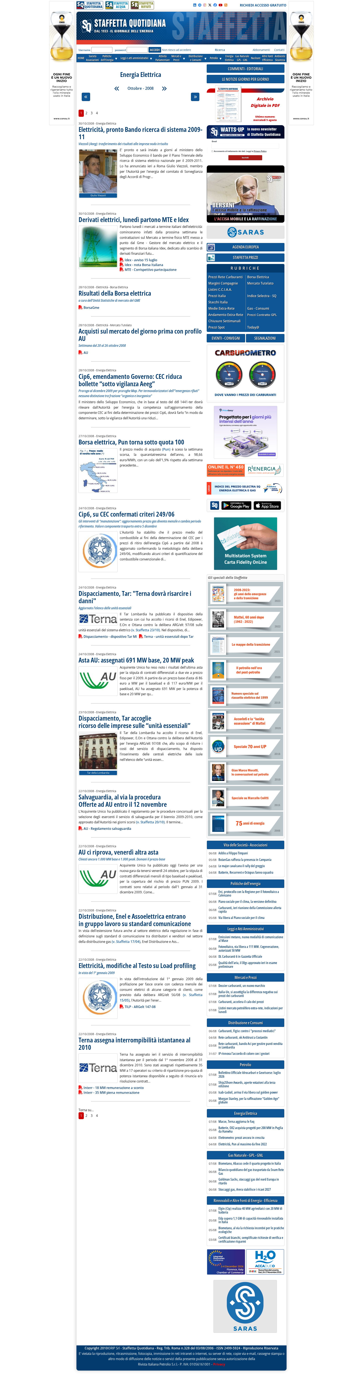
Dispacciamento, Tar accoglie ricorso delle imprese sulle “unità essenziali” (134, 721)
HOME (81, 58)
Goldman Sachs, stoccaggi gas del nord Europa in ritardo (248, 1181)
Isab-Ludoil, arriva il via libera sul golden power (248, 1092)
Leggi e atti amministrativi (134, 58)
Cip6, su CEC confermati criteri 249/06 (127, 513)
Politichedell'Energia (107, 58)
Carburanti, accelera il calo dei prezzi (241, 1002)
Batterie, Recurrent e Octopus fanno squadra (245, 872)
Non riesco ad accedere (176, 50)
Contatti (279, 50)
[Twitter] (210, 5)
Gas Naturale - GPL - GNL (245, 1155)
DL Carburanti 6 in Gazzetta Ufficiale (240, 957)
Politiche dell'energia (245, 883)
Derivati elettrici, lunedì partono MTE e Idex (134, 219)
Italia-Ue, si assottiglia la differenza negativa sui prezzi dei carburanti (248, 994)
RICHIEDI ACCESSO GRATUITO (263, 5)
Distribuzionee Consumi (196, 58)
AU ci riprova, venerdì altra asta (118, 851)
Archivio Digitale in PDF (265, 107)
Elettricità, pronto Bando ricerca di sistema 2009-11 (141, 133)
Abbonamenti (261, 50)
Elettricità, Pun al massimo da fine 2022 (242, 1144)
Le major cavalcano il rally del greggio (241, 866)
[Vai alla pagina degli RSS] (225, 5)
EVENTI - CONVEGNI (226, 338)
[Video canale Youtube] (220, 5)
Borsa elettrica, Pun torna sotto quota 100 (131, 441)
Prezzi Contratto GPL (262, 315)
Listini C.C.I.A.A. (220, 289)
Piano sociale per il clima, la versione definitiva (247, 902)
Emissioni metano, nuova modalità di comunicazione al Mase (250, 939)
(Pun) (166, 449)
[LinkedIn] (194, 5)
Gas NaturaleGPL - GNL (242, 58)
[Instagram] (204, 5)
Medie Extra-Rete (221, 308)
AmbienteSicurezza (280, 58)
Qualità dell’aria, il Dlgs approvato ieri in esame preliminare (247, 964)
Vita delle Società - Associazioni (245, 845)
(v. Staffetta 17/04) (126, 941)
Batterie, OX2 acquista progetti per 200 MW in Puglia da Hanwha (250, 1129)
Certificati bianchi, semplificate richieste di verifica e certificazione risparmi (250, 1239)
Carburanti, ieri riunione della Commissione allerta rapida (249, 909)
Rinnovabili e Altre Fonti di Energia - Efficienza (246, 1200)
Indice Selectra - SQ (261, 296)
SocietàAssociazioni (92, 58)
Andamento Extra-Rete (225, 315)
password (120, 50)
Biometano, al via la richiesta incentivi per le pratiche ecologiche (251, 1230)
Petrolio (214, 58)
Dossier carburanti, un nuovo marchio (241, 986)
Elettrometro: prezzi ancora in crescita (241, 1138)
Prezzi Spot (216, 327)
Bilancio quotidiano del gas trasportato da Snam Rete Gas (251, 1171)
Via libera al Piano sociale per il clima (241, 918)
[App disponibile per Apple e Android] (245, 506)
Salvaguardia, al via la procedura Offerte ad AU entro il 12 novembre (123, 800)
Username (85, 50)
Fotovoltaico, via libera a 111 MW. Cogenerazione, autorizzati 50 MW (248, 948)
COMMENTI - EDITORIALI (245, 68)
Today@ (253, 327)
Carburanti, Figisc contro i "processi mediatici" (247, 1031)
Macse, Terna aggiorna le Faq (236, 1122)
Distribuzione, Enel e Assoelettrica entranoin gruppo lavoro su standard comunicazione (135, 920)
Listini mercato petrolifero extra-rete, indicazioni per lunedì (250, 1010)
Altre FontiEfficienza (267, 58)
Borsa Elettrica (258, 277)
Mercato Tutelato (260, 283)
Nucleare (255, 58)
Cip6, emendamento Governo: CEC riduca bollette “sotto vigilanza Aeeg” (130, 380)
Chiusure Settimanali (224, 321)
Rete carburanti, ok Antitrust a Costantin (243, 1037)
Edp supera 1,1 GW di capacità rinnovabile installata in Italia (250, 1220)
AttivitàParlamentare (162, 58)
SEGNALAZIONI (265, 338)
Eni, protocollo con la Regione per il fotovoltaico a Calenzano (248, 893)
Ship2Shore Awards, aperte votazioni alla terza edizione (246, 1084)
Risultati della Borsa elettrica (115, 293)
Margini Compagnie (223, 283)
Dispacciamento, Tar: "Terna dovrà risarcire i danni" (135, 597)
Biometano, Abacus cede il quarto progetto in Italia (249, 1164)
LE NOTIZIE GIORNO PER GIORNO (245, 79)
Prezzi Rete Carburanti (225, 277)
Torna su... (86, 1110)
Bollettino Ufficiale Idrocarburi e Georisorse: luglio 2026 (249, 1074)
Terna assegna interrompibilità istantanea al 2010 (134, 1043)
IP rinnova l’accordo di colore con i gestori (244, 1054)
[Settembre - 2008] (117, 88)
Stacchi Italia (218, 302)
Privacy (219, 1364)
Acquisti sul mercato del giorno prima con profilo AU (140, 334)
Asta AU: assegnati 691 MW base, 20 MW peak (136, 659)
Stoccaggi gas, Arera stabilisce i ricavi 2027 (244, 1189)
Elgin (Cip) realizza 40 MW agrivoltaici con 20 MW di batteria (250, 1210)
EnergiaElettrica (229, 58)
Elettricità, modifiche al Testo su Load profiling (137, 965)
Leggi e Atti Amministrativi (246, 929)
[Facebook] (215, 5)
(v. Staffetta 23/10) (145, 630)
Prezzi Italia (217, 296)
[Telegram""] (199, 5)
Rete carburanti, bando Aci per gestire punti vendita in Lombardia (250, 1045)
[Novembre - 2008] (164, 88)
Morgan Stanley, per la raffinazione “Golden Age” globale (248, 1100)
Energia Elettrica (245, 1113)
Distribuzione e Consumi (245, 1022)
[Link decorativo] (228, 104)
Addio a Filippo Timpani (233, 853)
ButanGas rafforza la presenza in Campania (244, 860)
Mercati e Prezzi (246, 977)
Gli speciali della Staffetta (227, 577)
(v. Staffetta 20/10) (150, 822)
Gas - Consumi (258, 308)
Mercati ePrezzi (176, 58)
